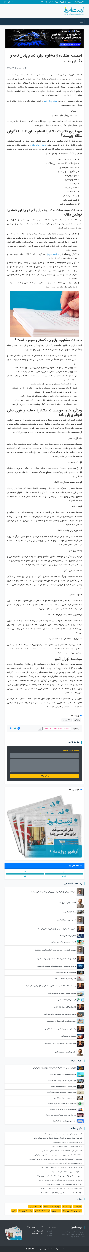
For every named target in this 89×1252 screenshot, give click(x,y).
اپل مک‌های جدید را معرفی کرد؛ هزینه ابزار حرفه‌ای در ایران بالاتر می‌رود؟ (60, 1180)
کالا (25, 876)
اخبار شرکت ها (66, 720)
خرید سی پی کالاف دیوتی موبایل (72, 1211)
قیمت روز (49, 1231)
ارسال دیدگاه (44, 776)
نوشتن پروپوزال (52, 254)
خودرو (64, 876)
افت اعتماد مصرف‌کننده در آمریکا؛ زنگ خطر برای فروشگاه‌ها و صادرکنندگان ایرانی (58, 1138)
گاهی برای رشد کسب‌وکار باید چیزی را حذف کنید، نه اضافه (64, 1184)
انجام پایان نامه (50, 101)
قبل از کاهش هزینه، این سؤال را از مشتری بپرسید (67, 1146)
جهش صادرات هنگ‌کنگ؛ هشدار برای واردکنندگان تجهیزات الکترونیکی (61, 1188)
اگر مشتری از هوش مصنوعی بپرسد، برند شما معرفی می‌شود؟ (63, 1134)
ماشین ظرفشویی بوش (35, 1207)
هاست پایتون (56, 1211)
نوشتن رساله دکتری (38, 145)
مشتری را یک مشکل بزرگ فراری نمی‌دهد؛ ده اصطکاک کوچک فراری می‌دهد (59, 1176)
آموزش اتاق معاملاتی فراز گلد (52, 1207)
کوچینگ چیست (67, 1207)
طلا (25, 871)
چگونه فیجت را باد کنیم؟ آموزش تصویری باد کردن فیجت (65, 1163)
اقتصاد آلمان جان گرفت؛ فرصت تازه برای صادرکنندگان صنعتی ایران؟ (61, 1151)
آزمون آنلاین (77, 1207)
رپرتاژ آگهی (77, 720)
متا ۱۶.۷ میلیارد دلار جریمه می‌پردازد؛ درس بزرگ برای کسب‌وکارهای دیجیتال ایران (58, 1155)
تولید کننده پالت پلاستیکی (42, 1211)
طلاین (14, 1211)
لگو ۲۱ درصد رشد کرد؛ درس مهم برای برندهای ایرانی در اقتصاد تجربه (61, 1193)
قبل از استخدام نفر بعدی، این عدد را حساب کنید (67, 1142)
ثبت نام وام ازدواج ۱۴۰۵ (25, 1211)
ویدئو (50, 1233)
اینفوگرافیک (48, 1235)
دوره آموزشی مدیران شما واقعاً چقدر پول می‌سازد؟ (67, 1172)
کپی (40, 728)
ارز (64, 871)
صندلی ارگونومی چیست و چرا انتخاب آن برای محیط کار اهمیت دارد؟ (61, 1167)
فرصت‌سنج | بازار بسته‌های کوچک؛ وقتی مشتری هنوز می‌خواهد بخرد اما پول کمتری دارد (55, 1159)
